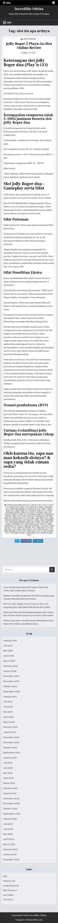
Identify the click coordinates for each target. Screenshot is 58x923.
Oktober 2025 (10, 686)
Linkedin (39, 541)
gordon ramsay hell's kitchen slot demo (22, 520)
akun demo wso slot (21, 505)
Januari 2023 (9, 854)
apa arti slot (36, 505)
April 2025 (8, 717)
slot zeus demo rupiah (15, 533)
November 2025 (11, 681)
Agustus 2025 (10, 696)
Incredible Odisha (29, 9)
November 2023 (11, 803)
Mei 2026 (8, 651)
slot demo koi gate (41, 529)
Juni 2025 (8, 707)
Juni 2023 (8, 829)
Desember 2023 (11, 798)
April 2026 (8, 656)
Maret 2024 (9, 783)
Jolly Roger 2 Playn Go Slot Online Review (29, 45)
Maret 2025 (9, 722)
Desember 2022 (11, 859)
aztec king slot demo (34, 507)
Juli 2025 (8, 701)
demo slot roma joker (13, 518)
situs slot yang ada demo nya (27, 525)
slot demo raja (29, 531)
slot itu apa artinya (44, 531)
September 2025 (11, 691)
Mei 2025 (8, 712)
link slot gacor (10, 890)
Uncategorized (29, 39)
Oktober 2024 (10, 747)
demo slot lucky (19, 516)
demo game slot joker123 (25, 510)
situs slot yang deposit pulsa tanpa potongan (29, 526)
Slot (5, 876)
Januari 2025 (9, 732)
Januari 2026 (9, 671)
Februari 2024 (10, 788)
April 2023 (8, 839)
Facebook (27, 541)
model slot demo (33, 521)
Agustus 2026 (10, 640)
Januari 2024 (9, 793)
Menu (8, 2)
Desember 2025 (11, 676)
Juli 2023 (8, 824)
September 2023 (11, 814)
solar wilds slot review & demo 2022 (39, 534)
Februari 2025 (10, 727)
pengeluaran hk (11, 885)
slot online (8, 895)
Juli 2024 (7, 763)
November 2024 (11, 742)
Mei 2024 (8, 773)
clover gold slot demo (35, 508)
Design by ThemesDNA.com (29, 920)
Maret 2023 (9, 844)
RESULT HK (9, 881)
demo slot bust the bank (32, 512)
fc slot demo (28, 518)
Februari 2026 (10, 666)
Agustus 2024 (10, 758)
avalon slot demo (16, 507)
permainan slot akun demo (22, 523)
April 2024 (8, 778)
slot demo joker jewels (22, 529)
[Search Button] (53, 2)
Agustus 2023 (10, 819)
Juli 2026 (8, 646)
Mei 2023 (8, 834)
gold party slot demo (44, 518)
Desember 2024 (11, 737)
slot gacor (8, 899)
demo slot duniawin (27, 514)
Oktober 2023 (10, 808)
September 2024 (11, 752)
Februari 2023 (10, 849)
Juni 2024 (8, 768)
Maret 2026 (9, 661)
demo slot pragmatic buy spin (39, 516)
